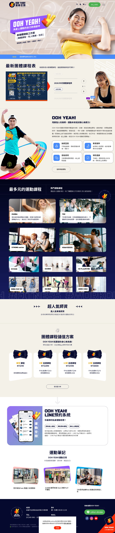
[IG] (91, 518)
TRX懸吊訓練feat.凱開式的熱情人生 (89, 490)
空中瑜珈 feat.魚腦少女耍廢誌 (24, 488)
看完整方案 (57, 386)
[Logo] (17, 4)
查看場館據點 (61, 169)
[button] (77, 4)
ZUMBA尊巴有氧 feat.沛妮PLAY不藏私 (56, 489)
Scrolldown (28, 51)
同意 (57, 528)
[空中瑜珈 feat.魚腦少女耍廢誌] (25, 476)
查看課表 (58, 74)
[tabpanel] (57, 29)
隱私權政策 (67, 523)
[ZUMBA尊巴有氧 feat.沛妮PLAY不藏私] (57, 476)
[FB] (86, 518)
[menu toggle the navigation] (103, 5)
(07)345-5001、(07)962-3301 (35, 517)
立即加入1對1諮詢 (96, 512)
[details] (32, 211)
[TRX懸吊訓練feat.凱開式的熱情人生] (89, 477)
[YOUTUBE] (95, 518)
